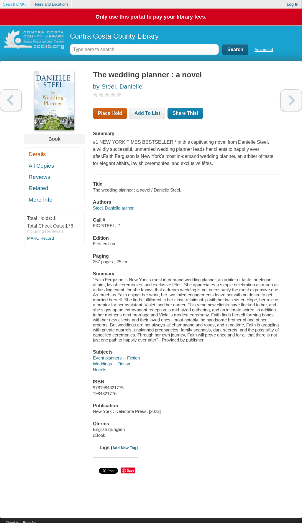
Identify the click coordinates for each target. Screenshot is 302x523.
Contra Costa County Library (114, 36)
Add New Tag (124, 448)
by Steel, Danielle (117, 86)
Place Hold (110, 113)
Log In (292, 4)
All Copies (41, 166)
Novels (99, 369)
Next (291, 100)
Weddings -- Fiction (111, 363)
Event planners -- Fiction (116, 357)
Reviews (39, 177)
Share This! (185, 113)
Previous (11, 100)
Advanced (264, 49)
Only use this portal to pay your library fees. (151, 17)
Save (130, 470)
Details (37, 154)
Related (38, 188)
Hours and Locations (50, 4)
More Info (40, 200)
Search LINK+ (15, 4)
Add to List (147, 113)
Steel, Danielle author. (113, 207)
